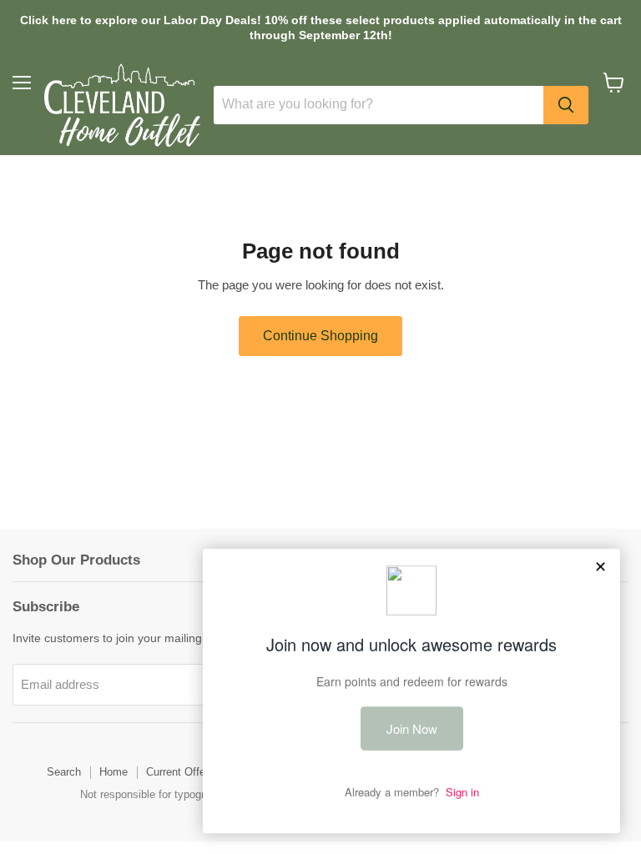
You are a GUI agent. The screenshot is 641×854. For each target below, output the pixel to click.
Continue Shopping (320, 336)
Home (113, 772)
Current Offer (177, 772)
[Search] (565, 105)
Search (64, 772)
